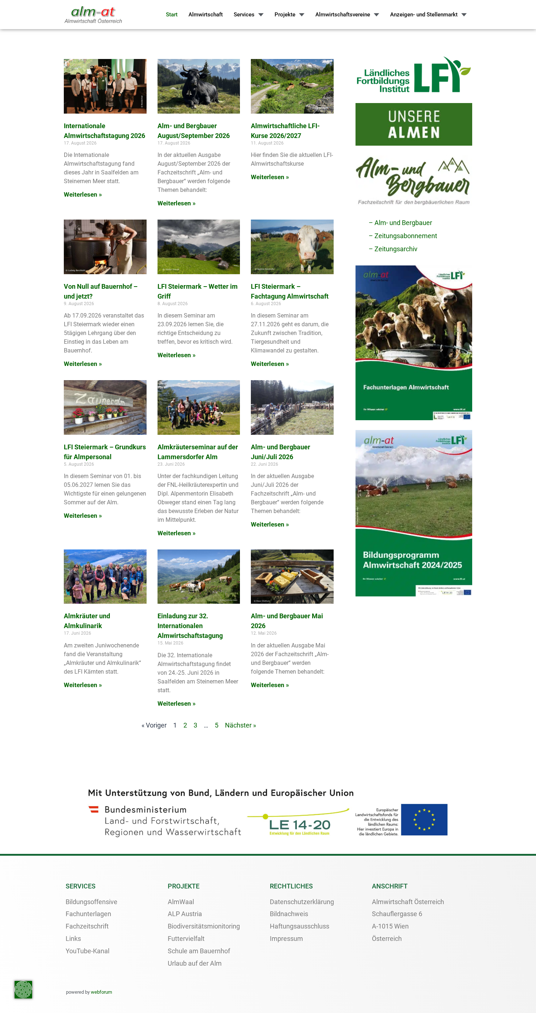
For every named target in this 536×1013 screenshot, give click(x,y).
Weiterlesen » (83, 194)
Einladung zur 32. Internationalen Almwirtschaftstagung (190, 625)
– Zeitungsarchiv (393, 249)
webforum (101, 992)
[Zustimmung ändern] (23, 989)
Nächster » (240, 725)
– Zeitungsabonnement (403, 236)
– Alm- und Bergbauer (400, 222)
